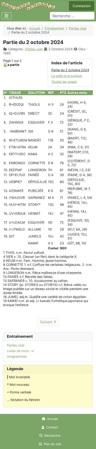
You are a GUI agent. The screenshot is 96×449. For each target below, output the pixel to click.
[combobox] (72, 16)
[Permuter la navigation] (6, 16)
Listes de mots (18, 351)
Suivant (47, 322)
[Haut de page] (88, 441)
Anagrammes (17, 356)
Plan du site (52, 444)
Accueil (52, 419)
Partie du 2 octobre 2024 (70, 70)
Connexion (82, 6)
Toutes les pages (64, 82)
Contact (52, 427)
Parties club (34, 49)
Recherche (52, 435)
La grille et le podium (66, 76)
